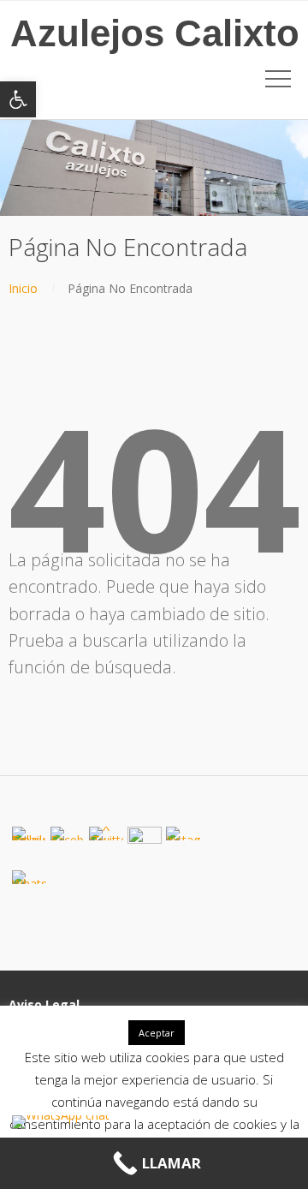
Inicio (23, 288)
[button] (18, 99)
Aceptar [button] (157, 1032)
